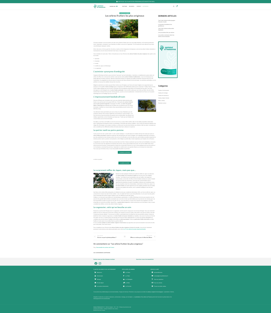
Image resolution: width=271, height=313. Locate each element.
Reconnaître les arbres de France (105, 247)
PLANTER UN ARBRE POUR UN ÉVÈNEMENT (104, 269)
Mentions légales (109, 307)
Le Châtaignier (128, 279)
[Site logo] (99, 6)
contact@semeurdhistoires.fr (161, 276)
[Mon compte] (173, 6)
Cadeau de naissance (163, 95)
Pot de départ (100, 282)
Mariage (99, 279)
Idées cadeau (161, 100)
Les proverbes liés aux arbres (166, 32)
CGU (115, 307)
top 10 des (134, 229)
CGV (117, 307)
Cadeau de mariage (163, 93)
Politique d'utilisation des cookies (111, 308)
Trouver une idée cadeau (160, 286)
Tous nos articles (158, 282)
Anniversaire (100, 276)
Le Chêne (127, 272)
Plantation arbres (124, 13)
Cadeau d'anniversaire (163, 90)
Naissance (99, 272)
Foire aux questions (158, 279)
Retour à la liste (124, 236)
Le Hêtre (127, 282)
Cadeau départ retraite (163, 98)
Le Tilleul (127, 276)
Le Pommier (128, 286)
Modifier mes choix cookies (99, 310)
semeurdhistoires (158, 272)
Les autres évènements (102, 286)
